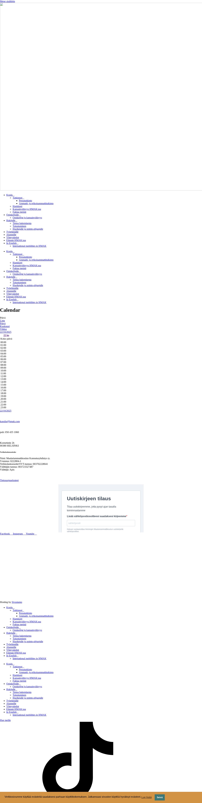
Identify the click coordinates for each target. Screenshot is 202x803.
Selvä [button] (160, 797)
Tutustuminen (19, 226)
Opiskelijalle (12, 214)
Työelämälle (12, 231)
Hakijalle (10, 220)
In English (11, 243)
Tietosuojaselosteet (9, 480)
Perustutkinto (25, 200)
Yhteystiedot (12, 237)
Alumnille (11, 234)
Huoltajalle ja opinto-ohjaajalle (28, 229)
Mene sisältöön (7, 1)
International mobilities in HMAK (29, 246)
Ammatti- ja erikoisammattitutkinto (36, 203)
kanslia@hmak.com (10, 421)
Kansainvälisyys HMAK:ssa (27, 209)
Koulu (9, 195)
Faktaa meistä (19, 212)
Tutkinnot (17, 197)
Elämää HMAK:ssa (16, 240)
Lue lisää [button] (146, 797)
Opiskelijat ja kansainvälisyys (27, 217)
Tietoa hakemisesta (22, 223)
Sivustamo (17, 602)
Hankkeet (17, 206)
